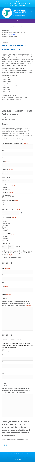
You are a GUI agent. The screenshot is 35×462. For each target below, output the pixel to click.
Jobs (27, 457)
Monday (5, 219)
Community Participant (9, 197)
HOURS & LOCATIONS (24, 3)
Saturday (5, 229)
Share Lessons (7, 350)
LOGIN (6, 3)
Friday (5, 227)
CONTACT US (13, 5)
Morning (5, 236)
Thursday (5, 225)
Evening (5, 240)
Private (5, 187)
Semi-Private (6, 189)
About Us (14, 457)
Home (8, 457)
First (3, 150)
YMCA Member (7, 195)
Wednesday (6, 223)
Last (3, 157)
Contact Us (21, 457)
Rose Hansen (11, 34)
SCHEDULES (22, 5)
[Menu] (17, 21)
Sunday (5, 230)
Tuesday (5, 221)
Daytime (5, 238)
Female (5, 298)
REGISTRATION (14, 3)
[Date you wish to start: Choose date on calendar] (21, 213)
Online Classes (17, 459)
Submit (5, 445)
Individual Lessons (8, 352)
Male (4, 296)
